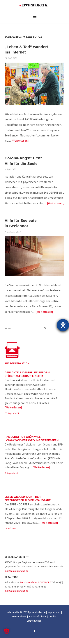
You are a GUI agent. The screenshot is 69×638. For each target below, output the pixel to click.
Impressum (54, 612)
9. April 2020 (10, 169)
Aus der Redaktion (17, 363)
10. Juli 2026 (10, 528)
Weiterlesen (20, 140)
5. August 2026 (11, 473)
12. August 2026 (12, 413)
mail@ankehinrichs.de (17, 571)
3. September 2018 (13, 231)
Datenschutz (19, 616)
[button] (6, 631)
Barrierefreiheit (37, 616)
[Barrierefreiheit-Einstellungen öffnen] (63, 325)
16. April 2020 (11, 58)
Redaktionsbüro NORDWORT (35, 582)
